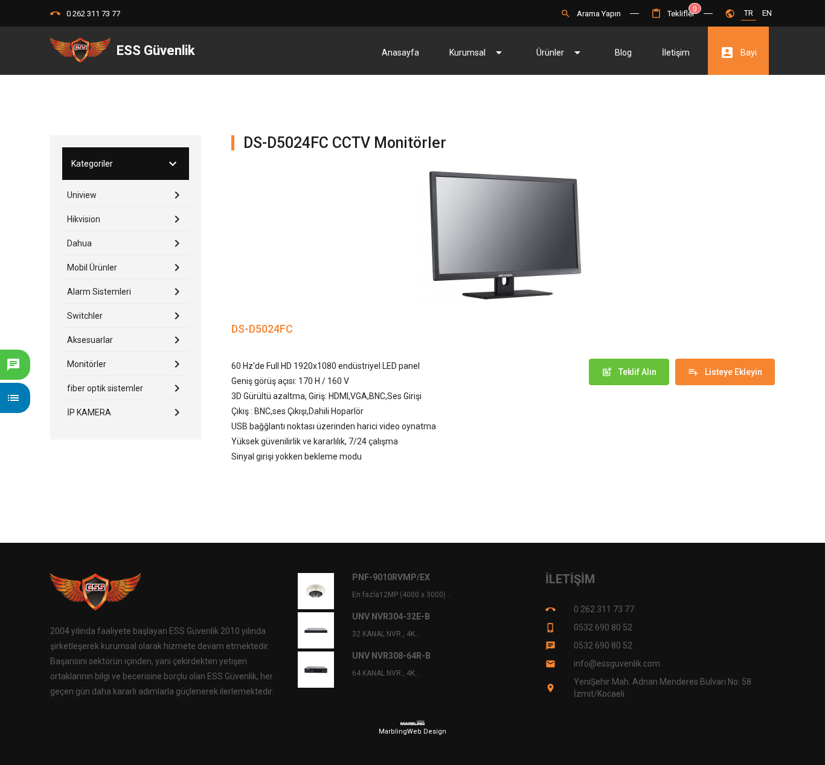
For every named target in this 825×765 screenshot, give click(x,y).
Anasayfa (400, 52)
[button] (673, 13)
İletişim (676, 52)
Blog (623, 52)
